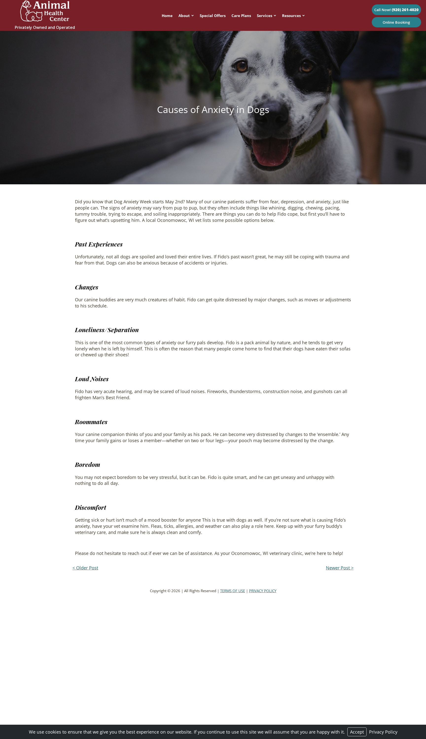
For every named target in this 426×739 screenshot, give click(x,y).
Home (167, 15)
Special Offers (213, 15)
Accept (357, 732)
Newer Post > (340, 568)
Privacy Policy (262, 590)
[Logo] (45, 20)
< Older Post (85, 568)
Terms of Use (232, 590)
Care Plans (241, 15)
